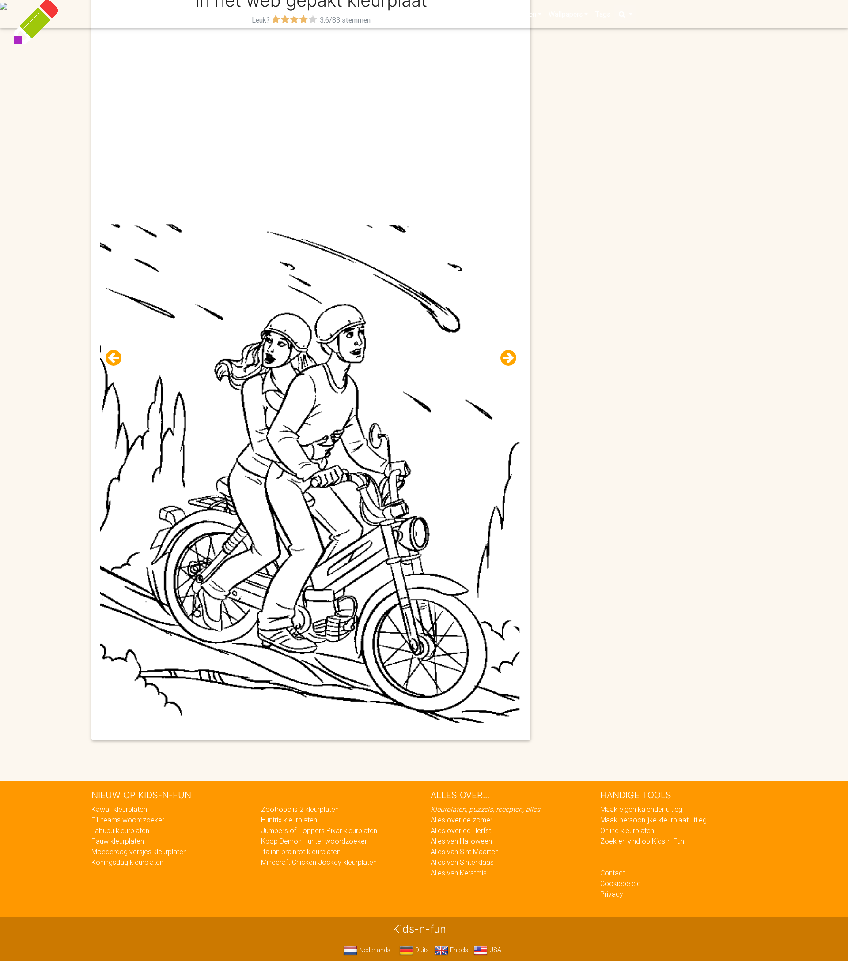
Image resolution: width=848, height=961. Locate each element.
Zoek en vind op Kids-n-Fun (642, 841)
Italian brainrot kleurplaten (301, 851)
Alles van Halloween (461, 841)
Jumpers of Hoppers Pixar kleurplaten (319, 830)
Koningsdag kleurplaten (127, 862)
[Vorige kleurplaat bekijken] (117, 358)
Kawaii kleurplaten (119, 809)
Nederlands (373, 950)
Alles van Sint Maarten (465, 851)
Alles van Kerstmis (459, 872)
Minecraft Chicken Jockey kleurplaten (319, 862)
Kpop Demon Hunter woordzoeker (314, 841)
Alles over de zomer (461, 819)
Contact (612, 872)
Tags (602, 14)
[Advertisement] (311, 88)
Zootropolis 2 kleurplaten (300, 809)
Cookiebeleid (620, 883)
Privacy (611, 894)
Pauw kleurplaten (117, 841)
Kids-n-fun (230, 13)
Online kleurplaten (627, 830)
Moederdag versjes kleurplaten (139, 851)
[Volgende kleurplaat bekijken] (504, 358)
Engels (458, 950)
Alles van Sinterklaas (462, 862)
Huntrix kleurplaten (289, 819)
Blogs (345, 14)
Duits (421, 950)
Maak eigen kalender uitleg (641, 809)
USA (494, 950)
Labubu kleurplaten (120, 830)
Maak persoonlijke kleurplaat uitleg (653, 819)
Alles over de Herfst (461, 830)
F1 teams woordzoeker (127, 819)
